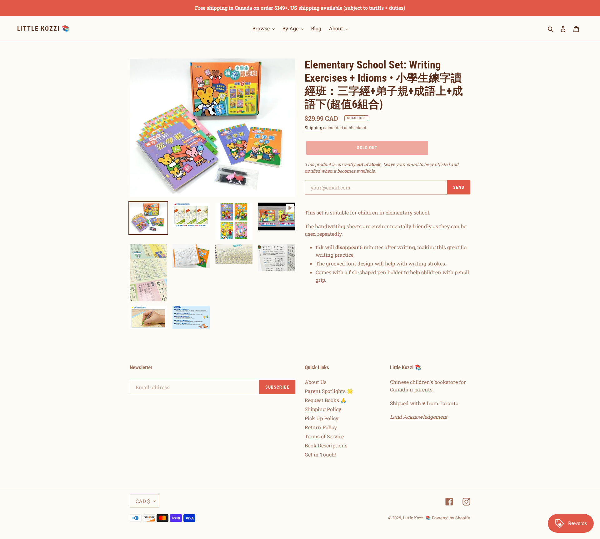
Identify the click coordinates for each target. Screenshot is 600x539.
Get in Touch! (320, 454)
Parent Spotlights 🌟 (329, 391)
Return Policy (321, 427)
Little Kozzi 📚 (43, 28)
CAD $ (143, 501)
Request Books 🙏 (326, 400)
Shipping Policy (323, 409)
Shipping (313, 127)
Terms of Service (324, 436)
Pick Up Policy (321, 418)
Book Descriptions (326, 445)
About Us (316, 382)
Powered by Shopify (451, 518)
